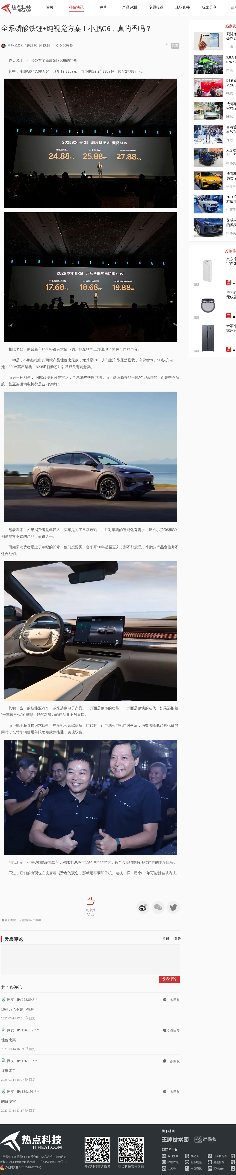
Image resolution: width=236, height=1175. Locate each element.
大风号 (172, 1168)
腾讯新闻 (218, 1162)
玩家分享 (209, 7)
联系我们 (19, 1156)
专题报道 (156, 7)
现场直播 (182, 7)
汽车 (175, 45)
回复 (31, 1018)
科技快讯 (76, 7)
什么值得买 (220, 1156)
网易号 (195, 1156)
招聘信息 (60, 1156)
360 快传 (218, 1168)
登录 (177, 939)
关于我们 (5, 1156)
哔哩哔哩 (173, 1162)
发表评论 (169, 979)
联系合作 (33, 1156)
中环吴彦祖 (16, 45)
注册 (166, 939)
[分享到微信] (158, 907)
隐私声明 (47, 1156)
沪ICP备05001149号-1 (53, 1161)
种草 (103, 7)
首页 (49, 7)
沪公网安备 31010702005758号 (23, 1167)
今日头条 (173, 1156)
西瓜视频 (196, 1162)
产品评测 (129, 7)
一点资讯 (196, 1168)
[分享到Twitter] (173, 907)
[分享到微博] (142, 907)
